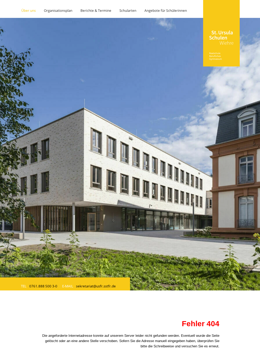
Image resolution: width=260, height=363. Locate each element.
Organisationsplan (58, 10)
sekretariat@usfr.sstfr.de (96, 286)
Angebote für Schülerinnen (165, 10)
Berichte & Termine (95, 10)
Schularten (127, 10)
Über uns (28, 10)
